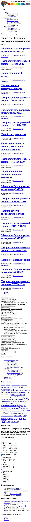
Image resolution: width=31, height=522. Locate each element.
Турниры (6, 18)
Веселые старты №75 (15, 495)
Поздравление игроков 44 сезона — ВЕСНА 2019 (15, 200)
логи (14, 395)
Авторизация (5, 299)
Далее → (6, 293)
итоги (6, 392)
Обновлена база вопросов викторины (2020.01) (15, 111)
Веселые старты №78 (15, 488)
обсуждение (7, 401)
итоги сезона (21, 390)
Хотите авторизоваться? (7, 338)
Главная (6, 12)
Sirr (22, 55)
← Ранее (6, 292)
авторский (21, 399)
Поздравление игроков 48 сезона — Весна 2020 (15, 62)
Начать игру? (4, 348)
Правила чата (7, 377)
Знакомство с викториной (11, 376)
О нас (5, 517)
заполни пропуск (8, 419)
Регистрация (12, 299)
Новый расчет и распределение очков (13, 212)
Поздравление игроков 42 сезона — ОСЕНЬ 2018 (15, 249)
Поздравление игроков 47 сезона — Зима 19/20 (15, 99)
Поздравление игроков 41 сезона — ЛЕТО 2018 (15, 283)
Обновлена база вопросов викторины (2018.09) (15, 270)
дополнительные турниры (13, 406)
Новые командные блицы (15, 259)
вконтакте (8, 413)
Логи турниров (11, 25)
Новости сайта (11, 31)
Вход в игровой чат (6, 312)
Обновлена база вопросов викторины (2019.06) (15, 188)
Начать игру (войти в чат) (7, 298)
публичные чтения (15, 385)
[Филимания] (16, 6)
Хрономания (14, 392)
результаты (15, 408)
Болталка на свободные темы (15, 367)
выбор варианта (9, 399)
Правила (6, 518)
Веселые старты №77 (15, 489)
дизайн (7, 385)
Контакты (6, 520)
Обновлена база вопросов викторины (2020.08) (15, 50)
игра (21, 394)
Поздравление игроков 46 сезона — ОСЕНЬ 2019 (15, 123)
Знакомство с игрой (12, 13)
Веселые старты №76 (15, 494)
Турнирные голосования (13, 373)
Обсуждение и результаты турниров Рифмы (16, 506)
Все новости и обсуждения (11, 360)
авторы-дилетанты (6, 394)
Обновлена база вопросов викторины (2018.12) (15, 237)
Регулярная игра (6, 314)
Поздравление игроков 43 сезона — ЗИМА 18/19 (15, 224)
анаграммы (3, 408)
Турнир (15, 314)
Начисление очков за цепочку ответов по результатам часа (12, 146)
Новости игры (11, 28)
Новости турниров (12, 29)
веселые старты (9, 397)
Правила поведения (12, 15)
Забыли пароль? (5, 309)
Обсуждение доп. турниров (14, 374)
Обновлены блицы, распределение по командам (12, 174)
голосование (23, 392)
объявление (18, 413)
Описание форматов (12, 21)
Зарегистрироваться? (16, 309)
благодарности (20, 401)
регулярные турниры (12, 388)
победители (13, 422)
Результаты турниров (12, 24)
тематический (6, 387)
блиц (9, 411)
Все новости (7, 26)
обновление (13, 403)
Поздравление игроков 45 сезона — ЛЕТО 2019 (15, 160)
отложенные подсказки (17, 411)
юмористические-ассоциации (7, 416)
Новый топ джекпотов (13, 134)
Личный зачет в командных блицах (11, 87)
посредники (4, 403)
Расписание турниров (13, 22)
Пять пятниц (7, 508)
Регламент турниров (12, 19)
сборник (20, 415)
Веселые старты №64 (9, 510)
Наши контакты (11, 16)
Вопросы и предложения (14, 365)
